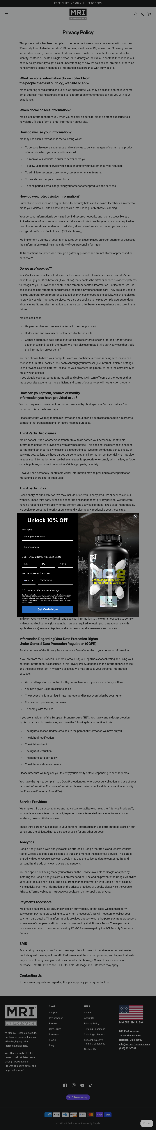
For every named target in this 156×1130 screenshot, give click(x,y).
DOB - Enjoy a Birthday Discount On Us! (41, 557)
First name (27, 529)
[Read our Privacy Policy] (72, 595)
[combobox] (28, 581)
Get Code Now (47, 609)
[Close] (135, 516)
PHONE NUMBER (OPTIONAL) (37, 573)
